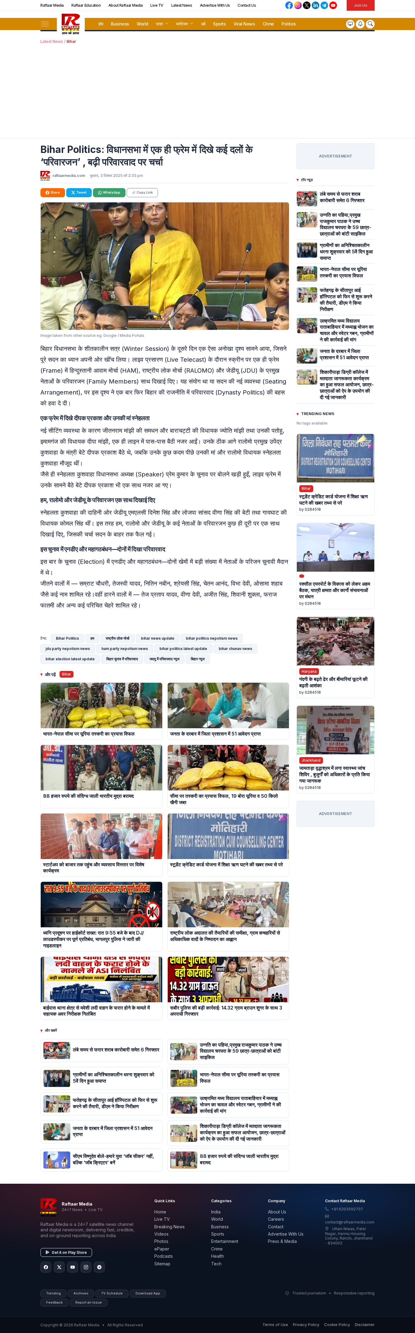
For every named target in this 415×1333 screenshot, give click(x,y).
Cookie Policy (337, 1324)
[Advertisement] (207, 90)
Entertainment (224, 1241)
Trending (53, 1293)
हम (92, 638)
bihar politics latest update (183, 648)
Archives (81, 1293)
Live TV (156, 5)
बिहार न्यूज (197, 659)
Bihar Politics (67, 638)
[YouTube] (72, 1267)
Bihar (71, 41)
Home (160, 1211)
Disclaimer (365, 1324)
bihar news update (157, 638)
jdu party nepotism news (68, 648)
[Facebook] (45, 1267)
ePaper (161, 1248)
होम (100, 23)
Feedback (54, 1302)
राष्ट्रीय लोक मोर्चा (117, 638)
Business (120, 23)
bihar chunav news (235, 648)
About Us (277, 1211)
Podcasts (163, 1256)
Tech (216, 1263)
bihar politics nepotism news (212, 638)
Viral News (244, 23)
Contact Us (247, 5)
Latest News (181, 5)
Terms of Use (275, 1324)
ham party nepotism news (124, 648)
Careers (276, 1219)
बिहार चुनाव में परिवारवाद (122, 659)
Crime (268, 23)
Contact (275, 1226)
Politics (289, 23)
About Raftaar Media (125, 5)
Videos (161, 1234)
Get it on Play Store (69, 1252)
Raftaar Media (52, 5)
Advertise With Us (215, 5)
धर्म (203, 23)
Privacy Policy (306, 1324)
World (142, 23)
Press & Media (282, 1241)
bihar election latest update (70, 659)
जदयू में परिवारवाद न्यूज (164, 659)
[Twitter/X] (59, 1267)
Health (217, 1256)
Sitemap (162, 1263)
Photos (161, 1241)
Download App (147, 1293)
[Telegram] (99, 1267)
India (216, 1211)
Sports (219, 23)
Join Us (360, 5)
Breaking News (169, 1226)
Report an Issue (88, 1302)
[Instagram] (86, 1267)
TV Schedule (112, 1293)
